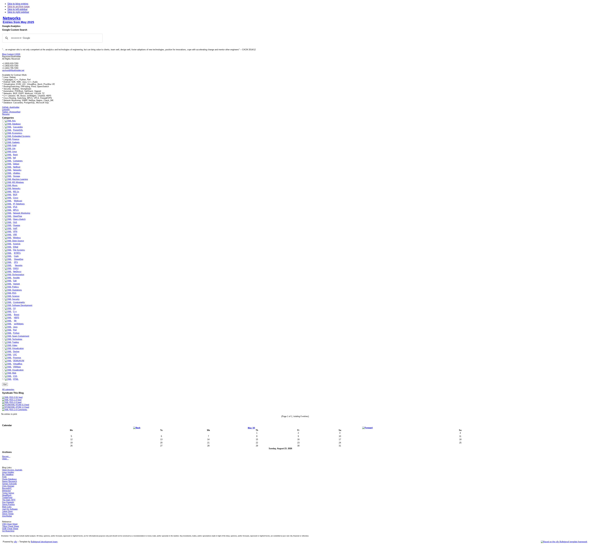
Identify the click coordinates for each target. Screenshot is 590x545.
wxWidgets (19, 324)
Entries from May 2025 (18, 22)
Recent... (6, 456)
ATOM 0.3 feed (22, 405)
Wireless (17, 238)
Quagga (16, 225)
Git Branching (8, 531)
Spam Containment (20, 336)
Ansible (16, 277)
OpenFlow (17, 216)
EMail (15, 247)
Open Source (18, 241)
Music (15, 185)
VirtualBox (17, 364)
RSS (14, 293)
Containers (18, 161)
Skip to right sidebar (18, 12)
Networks (12, 18)
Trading (15, 342)
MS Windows (18, 182)
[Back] (137, 428)
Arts (14, 121)
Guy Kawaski (8, 502)
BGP (15, 194)
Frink (4, 477)
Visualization (18, 370)
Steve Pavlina (8, 504)
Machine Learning (20, 179)
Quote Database (9, 479)
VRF (15, 234)
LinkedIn (6, 109)
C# (14, 308)
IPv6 (15, 207)
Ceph (16, 256)
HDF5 (16, 317)
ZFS (16, 262)
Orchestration (18, 274)
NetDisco (17, 271)
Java (15, 327)
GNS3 (15, 268)
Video (14, 345)
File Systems (19, 250)
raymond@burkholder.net (13, 70)
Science (15, 296)
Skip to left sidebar (17, 9)
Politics (15, 287)
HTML (15, 379)
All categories (8, 389)
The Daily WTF (9, 500)
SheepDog (18, 259)
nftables (16, 173)
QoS (15, 222)
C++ (15, 311)
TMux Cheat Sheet (10, 526)
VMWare (17, 367)
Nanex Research (9, 481)
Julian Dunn (7, 511)
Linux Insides (8, 472)
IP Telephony (19, 204)
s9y (15, 542)
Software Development (22, 305)
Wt (15, 321)
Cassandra (18, 127)
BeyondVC (7, 488)
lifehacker (6, 490)
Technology (17, 339)
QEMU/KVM (18, 361)
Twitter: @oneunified (11, 112)
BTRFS (17, 253)
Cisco (15, 198)
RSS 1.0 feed (15, 400)
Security (16, 299)
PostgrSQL (18, 130)
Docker (16, 351)
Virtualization (18, 348)
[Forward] (367, 428)
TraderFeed (7, 497)
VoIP (15, 228)
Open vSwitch (19, 219)
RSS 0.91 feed (15, 397)
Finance (15, 139)
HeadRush (6, 495)
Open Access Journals (12, 470)
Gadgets (16, 142)
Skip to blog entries (17, 3)
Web (14, 373)
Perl (15, 330)
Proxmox (17, 357)
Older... (5, 459)
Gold (14, 145)
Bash (15, 154)
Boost (16, 314)
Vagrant (16, 284)
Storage (16, 176)
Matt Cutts (7, 507)
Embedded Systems (21, 136)
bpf (14, 158)
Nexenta (18, 265)
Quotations (17, 290)
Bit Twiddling (7, 474)
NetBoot (16, 167)
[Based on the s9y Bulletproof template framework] (564, 542)
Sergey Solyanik (9, 484)
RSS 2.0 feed (15, 402)
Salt (15, 281)
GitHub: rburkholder (10, 107)
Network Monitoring (21, 213)
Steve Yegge (8, 514)
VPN (15, 231)
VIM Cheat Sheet (10, 524)
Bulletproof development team (44, 542)
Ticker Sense (8, 493)
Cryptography (19, 302)
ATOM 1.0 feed (22, 407)
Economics (17, 133)
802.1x (16, 191)
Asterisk (16, 244)
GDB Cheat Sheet (10, 528)
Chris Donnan (8, 486)
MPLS (16, 210)
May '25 (251, 428)
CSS (15, 376)
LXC (15, 354)
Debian (16, 164)
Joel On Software (10, 509)
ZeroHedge (7, 516)
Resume (6, 114)
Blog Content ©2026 (11, 54)
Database (16, 124)
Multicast (18, 201)
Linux (14, 151)
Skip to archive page (18, 6)
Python (16, 333)
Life (13, 148)
